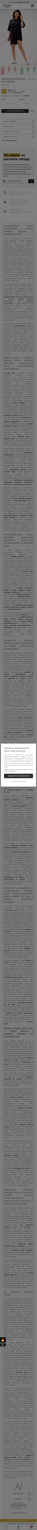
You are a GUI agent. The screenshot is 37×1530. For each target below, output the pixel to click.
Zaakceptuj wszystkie (18, 776)
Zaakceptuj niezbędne (18, 781)
